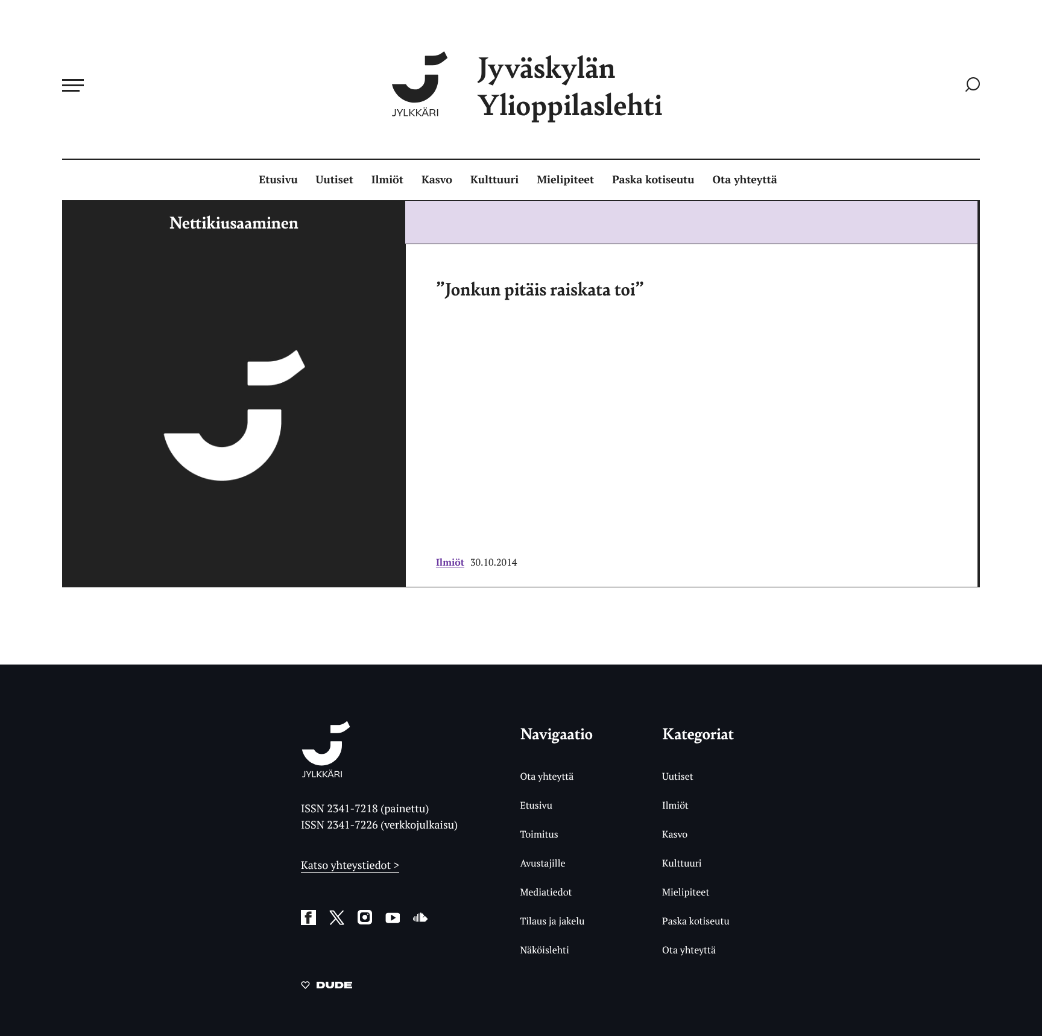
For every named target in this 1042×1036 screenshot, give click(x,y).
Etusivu (278, 179)
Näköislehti (544, 949)
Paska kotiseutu (653, 179)
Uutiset (334, 179)
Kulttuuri (494, 179)
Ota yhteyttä (745, 179)
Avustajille (542, 863)
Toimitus (539, 834)
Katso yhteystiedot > (350, 865)
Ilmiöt (387, 179)
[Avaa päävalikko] (73, 85)
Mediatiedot (546, 892)
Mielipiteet (565, 179)
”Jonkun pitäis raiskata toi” (540, 288)
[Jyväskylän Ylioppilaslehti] (326, 773)
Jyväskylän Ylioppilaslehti (570, 85)
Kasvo (437, 179)
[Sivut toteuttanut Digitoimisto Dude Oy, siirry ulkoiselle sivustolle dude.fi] (326, 987)
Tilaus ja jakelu (552, 920)
